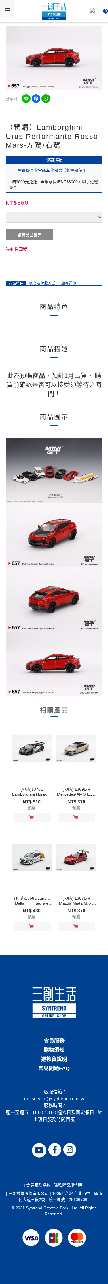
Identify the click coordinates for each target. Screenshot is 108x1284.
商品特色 (16, 283)
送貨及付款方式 (42, 283)
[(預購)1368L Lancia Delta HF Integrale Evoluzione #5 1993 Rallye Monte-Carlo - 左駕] (32, 857)
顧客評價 (68, 283)
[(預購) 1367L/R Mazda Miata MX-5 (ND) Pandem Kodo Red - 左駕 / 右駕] (76, 857)
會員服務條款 (38, 1185)
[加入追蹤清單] (46, 817)
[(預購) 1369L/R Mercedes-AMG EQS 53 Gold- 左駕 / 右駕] (76, 748)
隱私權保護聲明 (68, 1185)
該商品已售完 (29, 235)
